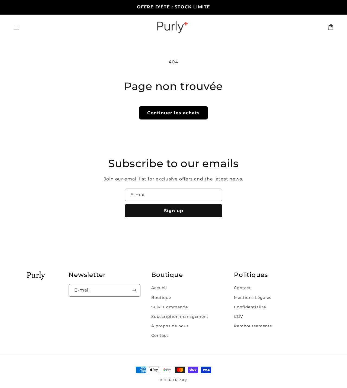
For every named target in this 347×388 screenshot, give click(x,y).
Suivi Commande (169, 307)
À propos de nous (169, 326)
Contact (159, 335)
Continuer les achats (173, 112)
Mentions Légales (252, 297)
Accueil (159, 287)
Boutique (161, 297)
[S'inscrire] (134, 290)
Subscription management (179, 316)
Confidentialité (250, 307)
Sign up (173, 210)
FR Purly (180, 380)
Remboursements (253, 326)
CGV (238, 316)
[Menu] (16, 27)
